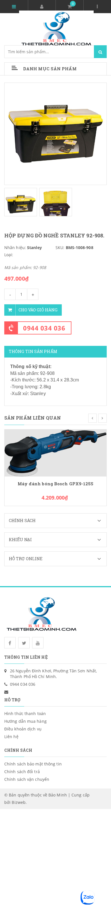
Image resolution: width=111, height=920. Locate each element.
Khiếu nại (20, 539)
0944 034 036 (44, 328)
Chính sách (22, 520)
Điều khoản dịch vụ (23, 729)
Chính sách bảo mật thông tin (33, 764)
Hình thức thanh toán (25, 713)
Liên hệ (11, 736)
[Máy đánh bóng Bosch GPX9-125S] (55, 452)
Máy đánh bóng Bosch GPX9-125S (56, 484)
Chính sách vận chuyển (26, 779)
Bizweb (19, 802)
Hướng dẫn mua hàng (25, 721)
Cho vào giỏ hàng (37, 310)
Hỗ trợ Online (25, 558)
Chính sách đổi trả (22, 771)
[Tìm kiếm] (100, 51)
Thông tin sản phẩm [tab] (33, 351)
